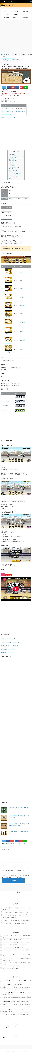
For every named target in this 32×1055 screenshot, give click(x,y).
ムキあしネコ (8, 299)
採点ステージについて (6, 219)
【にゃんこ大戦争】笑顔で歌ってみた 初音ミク (19, 808)
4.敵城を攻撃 (13, 176)
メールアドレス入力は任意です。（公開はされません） (13, 870)
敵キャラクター (12, 168)
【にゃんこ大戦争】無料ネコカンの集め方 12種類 (15, 915)
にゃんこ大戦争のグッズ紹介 (8, 649)
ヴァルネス (9, 60)
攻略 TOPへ (6, 11)
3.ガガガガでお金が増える (17, 175)
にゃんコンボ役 (14, 167)
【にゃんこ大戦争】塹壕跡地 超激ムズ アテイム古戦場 (19, 816)
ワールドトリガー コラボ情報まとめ (10, 117)
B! (17, 87)
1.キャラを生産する (15, 172)
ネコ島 (8, 325)
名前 (2, 865)
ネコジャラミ (8, 343)
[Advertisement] (16, 37)
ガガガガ (3, 410)
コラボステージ (15, 843)
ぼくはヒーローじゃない (7, 114)
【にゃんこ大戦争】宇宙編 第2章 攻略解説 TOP (14, 923)
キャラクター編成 (12, 160)
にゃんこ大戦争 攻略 (9, 5)
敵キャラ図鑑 (16, 11)
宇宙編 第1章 (25, 11)
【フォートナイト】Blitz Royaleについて (13, 947)
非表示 (17, 151)
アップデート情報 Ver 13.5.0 (8, 58)
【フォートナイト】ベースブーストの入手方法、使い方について (17, 963)
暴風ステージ (6, 17)
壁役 (12, 162)
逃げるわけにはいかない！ (7, 108)
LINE (26, 87)
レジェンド (25, 14)
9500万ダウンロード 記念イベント (11, 59)
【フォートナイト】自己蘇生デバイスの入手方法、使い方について (17, 936)
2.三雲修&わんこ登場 (15, 173)
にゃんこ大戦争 (7, 843)
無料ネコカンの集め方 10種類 (8, 639)
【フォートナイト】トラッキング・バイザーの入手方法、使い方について (17, 955)
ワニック (3, 396)
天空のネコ (8, 316)
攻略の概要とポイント (13, 159)
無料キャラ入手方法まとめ (7, 652)
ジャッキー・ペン (5, 401)
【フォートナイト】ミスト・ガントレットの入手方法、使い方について (17, 959)
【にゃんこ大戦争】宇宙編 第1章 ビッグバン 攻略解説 (16, 920)
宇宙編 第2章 (6, 14)
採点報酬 (13, 157)
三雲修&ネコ (11, 198)
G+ (13, 87)
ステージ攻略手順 (12, 170)
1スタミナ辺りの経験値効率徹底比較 (10, 642)
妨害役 (12, 165)
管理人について (16, 17)
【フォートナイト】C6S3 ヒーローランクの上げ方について (17, 950)
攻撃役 (12, 163)
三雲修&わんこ (5, 405)
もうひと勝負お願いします (17, 155)
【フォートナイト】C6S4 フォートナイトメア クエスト (17, 942)
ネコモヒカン (8, 274)
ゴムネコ (8, 283)
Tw (4, 87)
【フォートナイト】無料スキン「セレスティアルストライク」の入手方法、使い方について (17, 967)
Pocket (21, 87)
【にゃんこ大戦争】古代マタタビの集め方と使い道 (15, 912)
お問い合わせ (25, 17)
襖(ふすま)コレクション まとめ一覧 (9, 645)
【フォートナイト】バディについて (12, 939)
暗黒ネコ (8, 291)
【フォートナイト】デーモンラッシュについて (14, 944)
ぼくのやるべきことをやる (7, 111)
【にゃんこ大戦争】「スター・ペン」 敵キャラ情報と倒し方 (15, 980)
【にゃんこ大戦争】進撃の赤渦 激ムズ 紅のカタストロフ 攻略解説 (19, 824)
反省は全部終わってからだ (20, 111)
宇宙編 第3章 (16, 14)
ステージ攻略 (22, 843)
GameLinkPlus (6, 1)
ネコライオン (8, 308)
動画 (9, 178)
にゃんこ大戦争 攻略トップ (9, 917)
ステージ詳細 (11, 154)
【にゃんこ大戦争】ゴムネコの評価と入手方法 (19, 832)
